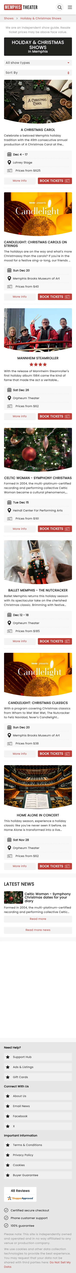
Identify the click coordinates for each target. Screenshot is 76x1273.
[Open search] (60, 7)
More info (20, 181)
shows (9, 18)
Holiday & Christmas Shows (40, 18)
